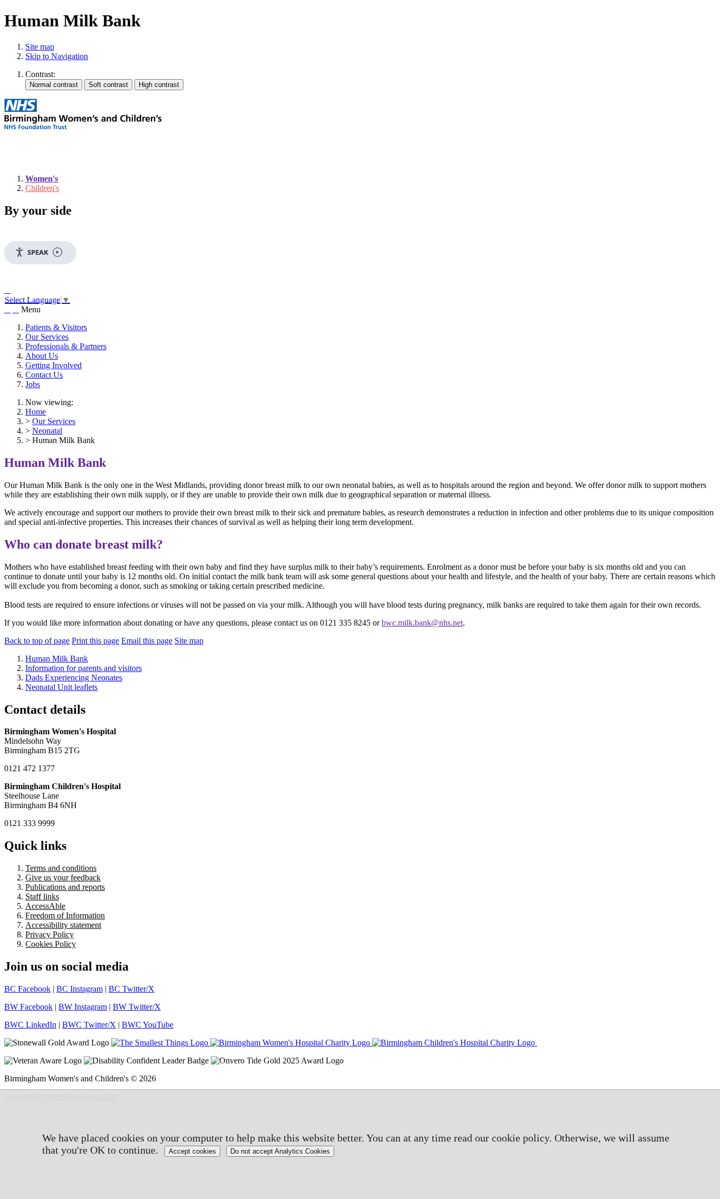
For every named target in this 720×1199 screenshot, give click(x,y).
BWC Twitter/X (89, 1024)
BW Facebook (28, 1006)
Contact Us (44, 374)
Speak (37, 252)
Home (35, 411)
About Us (41, 355)
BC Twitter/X (131, 988)
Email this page (146, 640)
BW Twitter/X (137, 1006)
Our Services (47, 336)
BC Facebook (27, 988)
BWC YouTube (147, 1024)
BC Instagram (79, 988)
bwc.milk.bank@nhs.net (422, 622)
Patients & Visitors (56, 327)
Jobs (32, 384)
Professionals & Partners (65, 346)
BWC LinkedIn (30, 1024)
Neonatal (47, 430)
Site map (39, 46)
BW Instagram (83, 1006)
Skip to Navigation (56, 56)
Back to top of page (37, 640)
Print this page (95, 640)
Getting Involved (53, 365)
